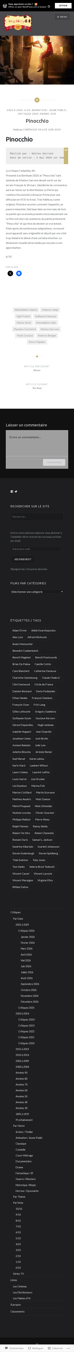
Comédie (20, 1149)
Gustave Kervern (45, 718)
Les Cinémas (20, 1286)
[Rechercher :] (36, 516)
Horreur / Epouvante (27, 1190)
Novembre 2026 (29, 995)
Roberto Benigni (47, 335)
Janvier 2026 (28, 936)
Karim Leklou (36, 758)
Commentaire (54, 462)
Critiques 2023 (26, 1025)
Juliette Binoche (21, 751)
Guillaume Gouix (21, 718)
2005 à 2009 (22, 1060)
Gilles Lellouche (21, 711)
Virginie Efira (45, 880)
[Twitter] (16, 491)
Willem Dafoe (20, 887)
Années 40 (21, 1102)
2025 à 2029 (22, 924)
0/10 (18, 1267)
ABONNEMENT (22, 559)
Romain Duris (20, 839)
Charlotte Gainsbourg (25, 677)
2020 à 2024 (15, 110)
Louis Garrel (19, 779)
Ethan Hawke (19, 697)
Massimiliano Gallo (46, 322)
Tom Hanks (18, 866)
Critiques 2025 (26, 1007)
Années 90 (21, 1072)
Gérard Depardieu (22, 724)
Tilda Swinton (20, 860)
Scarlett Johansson (48, 846)
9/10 (18, 1214)
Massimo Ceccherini (25, 329)
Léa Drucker (38, 779)
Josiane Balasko (21, 745)
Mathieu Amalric (21, 799)
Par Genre (19, 1125)
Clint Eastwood (21, 684)
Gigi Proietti (23, 316)
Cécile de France (43, 684)
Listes (13, 1280)
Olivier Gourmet (44, 812)
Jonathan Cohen (21, 738)
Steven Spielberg (48, 853)
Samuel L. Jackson (42, 839)
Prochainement (24, 1119)
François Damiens (42, 697)
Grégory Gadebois (45, 711)
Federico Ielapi (50, 309)
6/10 (27, 110)
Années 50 (21, 1096)
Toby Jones (39, 860)
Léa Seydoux (19, 785)
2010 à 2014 (22, 1054)
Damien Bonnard (21, 691)
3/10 (18, 1250)
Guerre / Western (26, 1179)
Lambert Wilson (39, 765)
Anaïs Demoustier (22, 643)
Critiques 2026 (26, 930)
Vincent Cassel (20, 873)
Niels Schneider (43, 806)
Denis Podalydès (45, 691)
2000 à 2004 (22, 1066)
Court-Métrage (24, 1155)
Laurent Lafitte (41, 772)
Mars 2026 (26, 948)
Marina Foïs (38, 785)
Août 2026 (27, 978)
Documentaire (23, 1161)
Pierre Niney (42, 819)
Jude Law (40, 745)
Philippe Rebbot (21, 819)
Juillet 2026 (27, 972)
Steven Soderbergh (23, 853)
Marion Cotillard (21, 792)
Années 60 (21, 1090)
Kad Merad (18, 758)
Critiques (15, 912)
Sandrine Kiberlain (22, 846)
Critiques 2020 (28, 113)
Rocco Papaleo (37, 341)
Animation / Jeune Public (49, 110)
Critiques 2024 (26, 1019)
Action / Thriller (24, 1131)
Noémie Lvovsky (21, 812)
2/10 (18, 1256)
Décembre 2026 (29, 1001)
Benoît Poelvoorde (46, 657)
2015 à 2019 (22, 1049)
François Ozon (20, 704)
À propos (15, 1304)
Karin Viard (18, 765)
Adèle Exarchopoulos (43, 630)
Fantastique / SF (24, 1173)
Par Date (18, 918)
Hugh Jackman (46, 724)
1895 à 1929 (22, 1114)
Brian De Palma (21, 664)
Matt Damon (43, 799)
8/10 (18, 1220)
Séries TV (18, 1273)
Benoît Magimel (21, 657)
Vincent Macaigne (22, 880)
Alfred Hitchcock (37, 637)
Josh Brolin (41, 738)
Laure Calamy (20, 772)
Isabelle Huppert (21, 731)
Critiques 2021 (26, 1037)
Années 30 (21, 1108)
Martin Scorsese (45, 792)
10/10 (19, 1208)
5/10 (18, 1238)
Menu (63, 16)
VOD (53, 113)
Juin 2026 (26, 966)
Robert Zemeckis (44, 833)
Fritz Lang (39, 704)
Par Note (18, 1202)
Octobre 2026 (28, 990)
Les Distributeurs (22, 1292)
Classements (17, 1311)
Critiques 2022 (26, 1031)
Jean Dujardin (43, 731)
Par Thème (19, 1196)
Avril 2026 (26, 954)
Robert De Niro (21, 833)
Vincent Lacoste (43, 873)
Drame (44, 113)
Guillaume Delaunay (45, 316)
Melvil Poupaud (21, 806)
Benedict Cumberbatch (25, 650)
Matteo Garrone (50, 329)
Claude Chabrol (51, 677)
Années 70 (21, 1084)
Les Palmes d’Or (22, 1298)
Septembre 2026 (30, 984)
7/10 (18, 1226)
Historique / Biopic (26, 1185)
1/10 (18, 1261)
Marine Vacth (24, 322)
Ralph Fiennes (20, 826)
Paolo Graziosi (25, 335)
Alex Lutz (17, 637)
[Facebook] (11, 491)
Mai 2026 (26, 960)
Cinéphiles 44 (32, 129)
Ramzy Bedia (40, 826)
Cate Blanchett (21, 670)
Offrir (63, 5)
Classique (21, 1143)
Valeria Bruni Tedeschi (42, 866)
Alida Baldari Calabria (26, 309)
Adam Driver (19, 630)
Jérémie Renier (43, 751)
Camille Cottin (43, 664)
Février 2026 (28, 942)
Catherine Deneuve (45, 670)
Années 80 (21, 1078)
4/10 (18, 1244)
